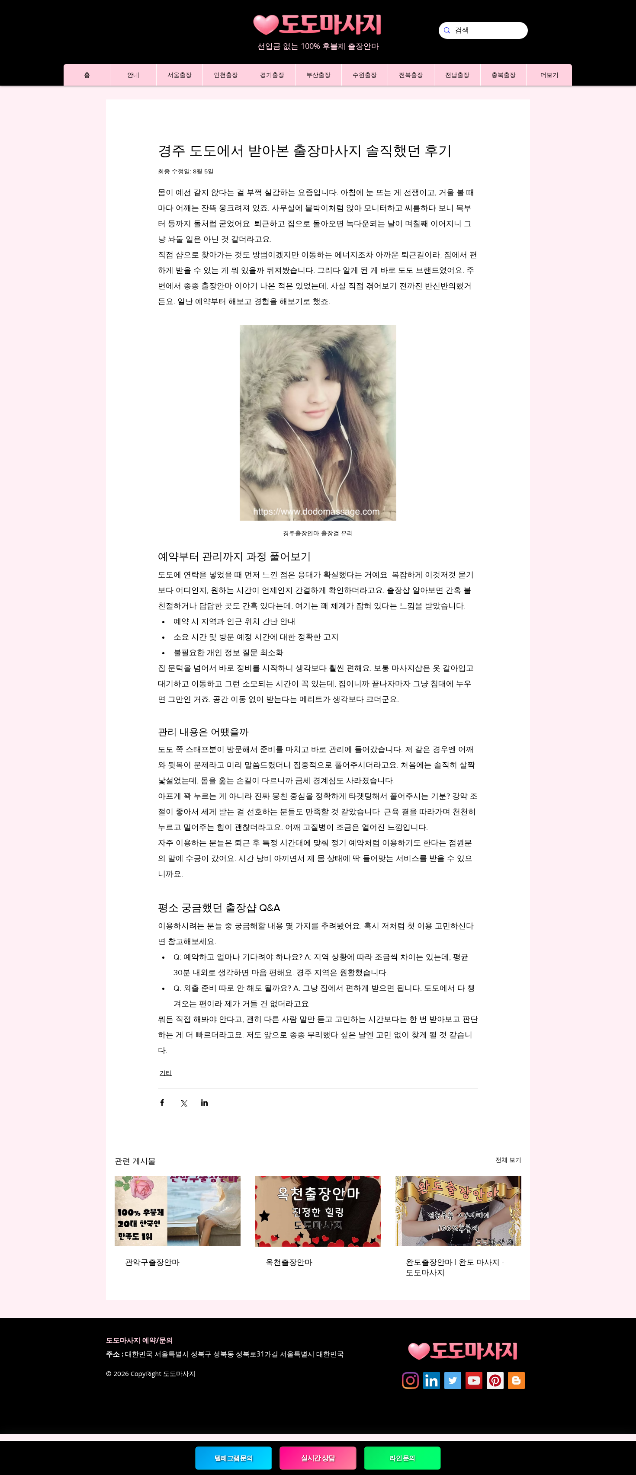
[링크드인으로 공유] (204, 1102)
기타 (166, 1072)
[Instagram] (410, 1380)
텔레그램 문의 (233, 1458)
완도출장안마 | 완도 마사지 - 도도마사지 (455, 1267)
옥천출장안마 (289, 1262)
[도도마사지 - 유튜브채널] (474, 1380)
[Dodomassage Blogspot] (516, 1380)
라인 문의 (402, 1458)
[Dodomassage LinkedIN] (431, 1380)
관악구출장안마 (152, 1262)
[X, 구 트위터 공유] (183, 1102)
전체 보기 (508, 1159)
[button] (133, 75)
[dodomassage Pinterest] (495, 1380)
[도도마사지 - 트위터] (452, 1380)
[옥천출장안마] (318, 1211)
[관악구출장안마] (178, 1211)
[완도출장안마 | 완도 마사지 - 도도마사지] (458, 1211)
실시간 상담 (318, 1457)
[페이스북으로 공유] (162, 1102)
